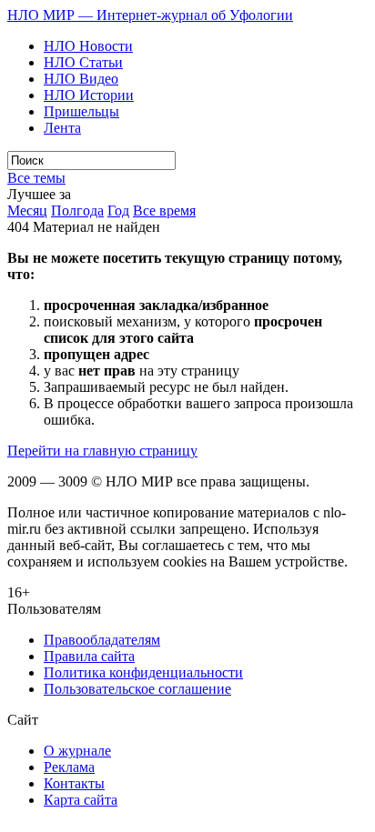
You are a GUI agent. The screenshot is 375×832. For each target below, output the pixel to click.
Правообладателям (102, 639)
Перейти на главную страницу (102, 450)
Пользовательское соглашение (137, 689)
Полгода (77, 210)
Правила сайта (89, 656)
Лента (62, 127)
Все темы (36, 177)
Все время (164, 210)
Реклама (69, 767)
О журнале (77, 750)
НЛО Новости (88, 46)
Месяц (27, 210)
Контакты (74, 783)
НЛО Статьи (83, 62)
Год (118, 210)
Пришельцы (81, 111)
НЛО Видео (81, 78)
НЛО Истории (89, 95)
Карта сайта (80, 799)
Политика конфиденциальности (143, 672)
